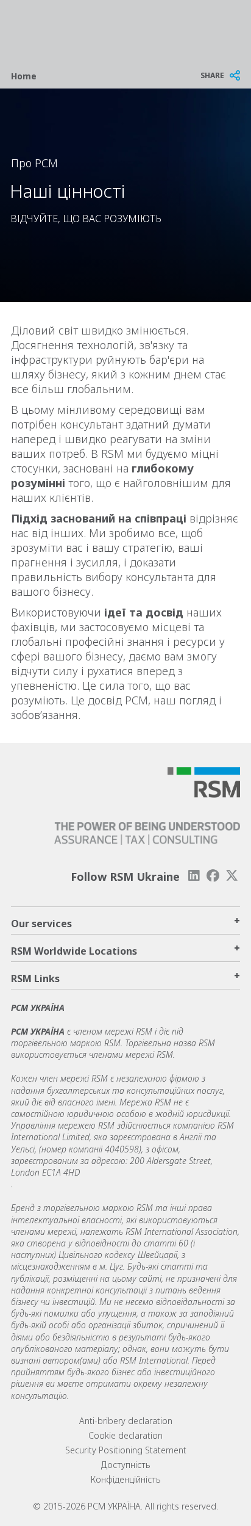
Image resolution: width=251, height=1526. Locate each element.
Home (24, 76)
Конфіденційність (126, 1479)
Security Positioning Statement (125, 1450)
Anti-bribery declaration (125, 1421)
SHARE (212, 75)
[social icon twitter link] (232, 875)
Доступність (125, 1464)
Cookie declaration (125, 1435)
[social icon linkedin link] (194, 875)
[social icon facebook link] (213, 875)
